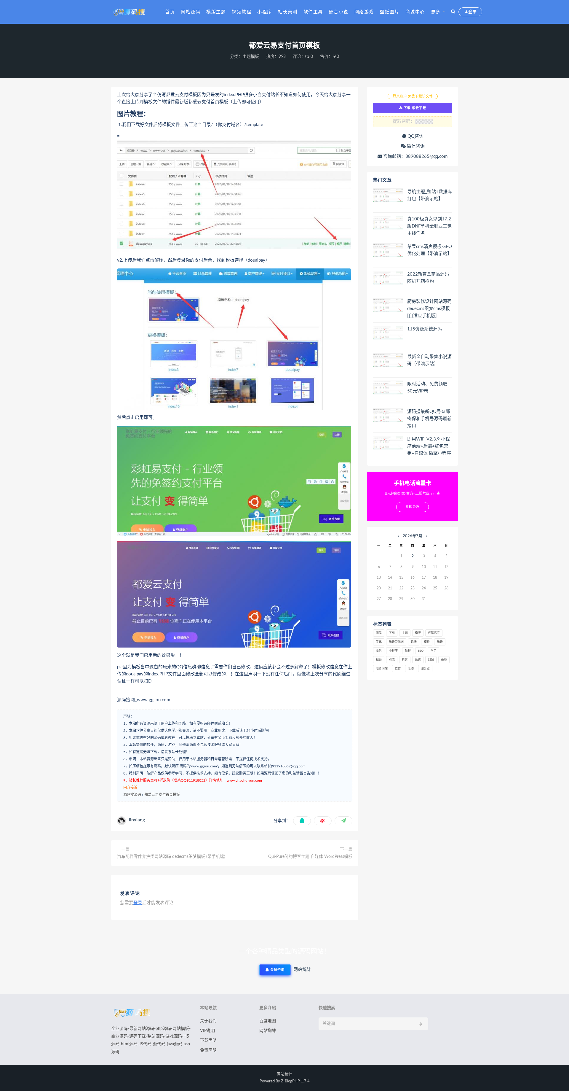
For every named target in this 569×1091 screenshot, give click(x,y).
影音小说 (339, 12)
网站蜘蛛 (267, 1031)
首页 (170, 12)
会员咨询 (276, 969)
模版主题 (216, 12)
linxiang (137, 820)
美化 (379, 641)
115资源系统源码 (424, 329)
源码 (379, 633)
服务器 (425, 668)
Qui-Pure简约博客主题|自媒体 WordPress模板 (310, 857)
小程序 (264, 12)
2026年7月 (412, 536)
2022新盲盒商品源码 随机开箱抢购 (428, 278)
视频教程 (241, 12)
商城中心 (415, 12)
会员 (444, 659)
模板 (427, 641)
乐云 (440, 641)
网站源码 (190, 12)
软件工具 (313, 12)
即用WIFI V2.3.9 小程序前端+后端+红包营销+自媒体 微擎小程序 (429, 446)
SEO (420, 650)
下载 (392, 633)
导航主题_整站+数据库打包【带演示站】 (429, 195)
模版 (418, 633)
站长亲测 (288, 12)
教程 (408, 650)
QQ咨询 (414, 136)
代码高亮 (434, 633)
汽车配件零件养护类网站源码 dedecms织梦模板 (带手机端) (171, 857)
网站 (431, 659)
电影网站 (382, 668)
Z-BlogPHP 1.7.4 (295, 1081)
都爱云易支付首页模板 (162, 794)
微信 (379, 650)
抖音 (405, 659)
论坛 (414, 641)
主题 (405, 633)
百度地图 (267, 1021)
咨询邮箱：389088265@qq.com (414, 156)
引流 (392, 659)
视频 (379, 659)
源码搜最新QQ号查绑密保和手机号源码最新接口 (429, 418)
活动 (411, 668)
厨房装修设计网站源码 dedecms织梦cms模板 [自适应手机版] (429, 308)
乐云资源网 (396, 641)
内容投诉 (130, 787)
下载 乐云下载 (414, 108)
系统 (418, 659)
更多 (436, 12)
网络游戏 (364, 12)
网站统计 (284, 1074)
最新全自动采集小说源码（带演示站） (429, 360)
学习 (434, 650)
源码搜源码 (132, 794)
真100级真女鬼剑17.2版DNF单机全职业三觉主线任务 (429, 226)
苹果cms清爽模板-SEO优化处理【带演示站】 (429, 250)
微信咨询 (415, 146)
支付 (398, 668)
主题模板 (250, 57)
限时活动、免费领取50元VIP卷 (427, 387)
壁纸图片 (389, 12)
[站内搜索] (453, 11)
